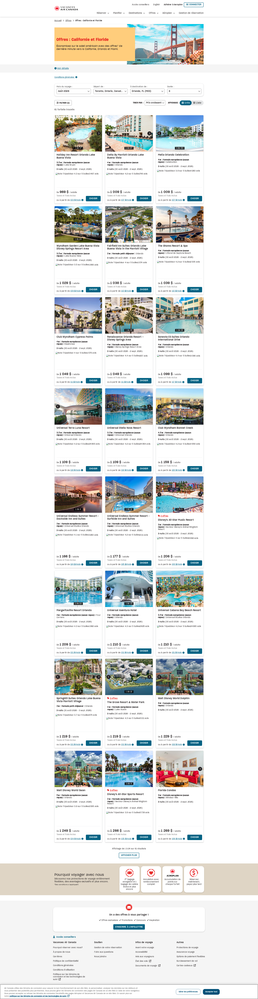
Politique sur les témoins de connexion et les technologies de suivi (69, 976)
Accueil (57, 21)
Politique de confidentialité (66, 961)
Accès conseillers (140, 5)
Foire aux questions (103, 952)
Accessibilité (141, 952)
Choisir (95, 198)
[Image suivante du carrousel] (99, 133)
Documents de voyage (146, 966)
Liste (198, 103)
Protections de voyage (187, 948)
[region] (129, 991)
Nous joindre (100, 957)
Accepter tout (211, 992)
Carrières (57, 957)
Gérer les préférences (188, 992)
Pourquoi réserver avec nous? (68, 948)
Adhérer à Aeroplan (173, 5)
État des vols (141, 961)
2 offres (164, 516)
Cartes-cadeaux (185, 966)
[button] (103, 13)
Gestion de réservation (191, 13)
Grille (187, 103)
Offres (68, 21)
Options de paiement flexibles (191, 957)
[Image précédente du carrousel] (58, 133)
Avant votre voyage (144, 948)
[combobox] (74, 91)
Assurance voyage (186, 952)
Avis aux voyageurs (144, 957)
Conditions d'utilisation (64, 970)
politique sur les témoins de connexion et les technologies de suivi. (38, 996)
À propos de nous (61, 952)
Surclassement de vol (187, 961)
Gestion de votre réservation (108, 948)
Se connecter (195, 4)
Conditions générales (64, 77)
